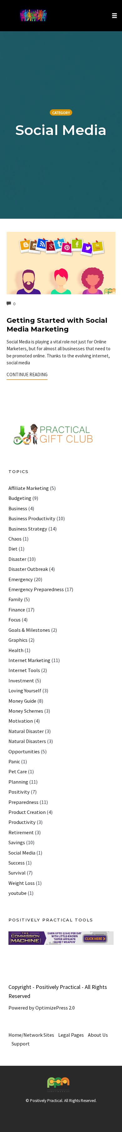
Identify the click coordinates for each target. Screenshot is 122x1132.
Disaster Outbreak (28, 569)
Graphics (18, 640)
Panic (14, 761)
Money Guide (22, 701)
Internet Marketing (29, 660)
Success (16, 863)
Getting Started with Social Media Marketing (57, 325)
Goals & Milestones (29, 630)
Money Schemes (25, 711)
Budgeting (19, 498)
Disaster (17, 559)
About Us (98, 1035)
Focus (14, 619)
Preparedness (23, 802)
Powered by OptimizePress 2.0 (41, 1008)
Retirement (21, 832)
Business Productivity (31, 518)
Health (15, 650)
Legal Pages (71, 1035)
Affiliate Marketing (28, 488)
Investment (21, 680)
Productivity (22, 822)
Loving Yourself (24, 690)
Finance (16, 609)
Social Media (21, 853)
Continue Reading (27, 374)
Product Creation (27, 812)
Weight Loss (21, 883)
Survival (17, 873)
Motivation (20, 721)
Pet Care (17, 771)
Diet (13, 549)
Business (17, 508)
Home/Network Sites (31, 1035)
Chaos (15, 539)
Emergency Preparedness (36, 589)
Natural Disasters (27, 741)
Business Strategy (27, 529)
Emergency (20, 579)
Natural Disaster (26, 731)
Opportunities (24, 751)
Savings (16, 842)
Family (15, 599)
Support (21, 1043)
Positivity (19, 792)
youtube (17, 893)
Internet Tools (24, 670)
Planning (18, 782)
